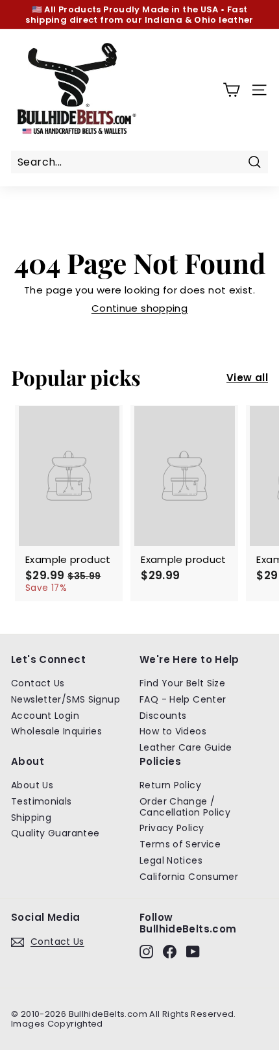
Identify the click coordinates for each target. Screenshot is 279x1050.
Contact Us (38, 683)
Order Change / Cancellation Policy (185, 807)
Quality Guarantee (55, 833)
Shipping (31, 817)
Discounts (163, 715)
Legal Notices (171, 860)
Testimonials (41, 801)
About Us (32, 785)
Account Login (45, 715)
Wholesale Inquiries (56, 731)
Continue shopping (139, 308)
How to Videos (173, 731)
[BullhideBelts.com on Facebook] (169, 951)
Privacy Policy (172, 827)
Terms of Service (180, 844)
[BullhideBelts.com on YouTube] (193, 951)
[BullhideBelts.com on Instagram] (146, 951)
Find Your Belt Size (182, 683)
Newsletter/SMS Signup (65, 699)
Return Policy (170, 785)
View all (247, 378)
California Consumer (189, 876)
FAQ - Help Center (183, 699)
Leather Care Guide (186, 747)
